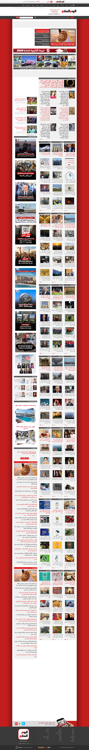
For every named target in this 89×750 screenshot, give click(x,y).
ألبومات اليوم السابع (32, 401)
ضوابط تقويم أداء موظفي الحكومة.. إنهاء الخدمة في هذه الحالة (58, 154)
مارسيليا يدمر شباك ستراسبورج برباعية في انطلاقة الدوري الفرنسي (57, 310)
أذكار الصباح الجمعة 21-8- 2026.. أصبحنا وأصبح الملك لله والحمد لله (70, 636)
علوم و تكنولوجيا (47, 499)
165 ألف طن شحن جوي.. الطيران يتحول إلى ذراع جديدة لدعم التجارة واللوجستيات (57, 193)
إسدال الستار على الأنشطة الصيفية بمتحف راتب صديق (45, 394)
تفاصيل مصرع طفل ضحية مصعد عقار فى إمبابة (45, 153)
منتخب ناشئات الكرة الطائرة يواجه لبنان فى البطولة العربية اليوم (69, 350)
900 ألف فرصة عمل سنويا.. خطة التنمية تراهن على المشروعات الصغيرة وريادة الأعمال (57, 207)
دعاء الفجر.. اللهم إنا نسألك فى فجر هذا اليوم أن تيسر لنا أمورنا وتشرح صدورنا (69, 596)
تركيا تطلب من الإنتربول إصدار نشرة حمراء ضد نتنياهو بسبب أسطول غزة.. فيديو (45, 324)
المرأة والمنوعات (72, 499)
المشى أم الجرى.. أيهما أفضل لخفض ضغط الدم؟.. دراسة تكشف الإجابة (45, 493)
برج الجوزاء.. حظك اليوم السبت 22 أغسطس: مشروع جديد (57, 511)
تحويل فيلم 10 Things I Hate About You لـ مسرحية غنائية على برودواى (70, 479)
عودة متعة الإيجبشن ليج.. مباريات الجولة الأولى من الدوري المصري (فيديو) (46, 336)
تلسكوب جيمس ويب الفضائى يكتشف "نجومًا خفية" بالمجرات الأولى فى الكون (44, 551)
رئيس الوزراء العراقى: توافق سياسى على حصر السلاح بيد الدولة (70, 408)
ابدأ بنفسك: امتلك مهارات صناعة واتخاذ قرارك (29, 382)
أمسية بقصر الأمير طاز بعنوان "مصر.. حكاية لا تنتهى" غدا (46, 369)
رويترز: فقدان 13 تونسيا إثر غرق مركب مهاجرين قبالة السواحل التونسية (70, 369)
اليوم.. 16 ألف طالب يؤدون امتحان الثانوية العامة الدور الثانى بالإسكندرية (58, 239)
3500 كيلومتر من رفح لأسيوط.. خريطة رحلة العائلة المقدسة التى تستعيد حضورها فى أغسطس (70, 253)
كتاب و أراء (34, 376)
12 (36, 54)
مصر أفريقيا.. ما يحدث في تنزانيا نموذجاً (18, 381)
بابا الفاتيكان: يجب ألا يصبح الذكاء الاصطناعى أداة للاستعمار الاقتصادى (58, 408)
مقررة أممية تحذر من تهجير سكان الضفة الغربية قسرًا (70, 394)
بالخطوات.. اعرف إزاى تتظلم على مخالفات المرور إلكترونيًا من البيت (45, 167)
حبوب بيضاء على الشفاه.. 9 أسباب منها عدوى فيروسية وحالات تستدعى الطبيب (45, 467)
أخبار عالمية (60, 356)
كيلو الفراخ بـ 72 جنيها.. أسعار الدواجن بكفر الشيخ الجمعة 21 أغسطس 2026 (58, 583)
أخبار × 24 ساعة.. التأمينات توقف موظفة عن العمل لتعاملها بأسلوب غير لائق (70, 181)
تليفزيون (61, 427)
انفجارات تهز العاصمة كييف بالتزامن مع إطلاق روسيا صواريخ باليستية (58, 381)
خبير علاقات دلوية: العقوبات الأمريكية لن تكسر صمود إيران (57, 493)
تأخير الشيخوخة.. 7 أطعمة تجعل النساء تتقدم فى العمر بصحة (45, 440)
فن (74, 427)
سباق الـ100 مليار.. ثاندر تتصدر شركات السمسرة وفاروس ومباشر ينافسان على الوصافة (45, 265)
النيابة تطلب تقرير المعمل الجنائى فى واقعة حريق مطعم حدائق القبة (45, 181)
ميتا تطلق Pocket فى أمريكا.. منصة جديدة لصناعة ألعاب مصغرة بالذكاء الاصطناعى (45, 524)
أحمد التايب (19, 378)
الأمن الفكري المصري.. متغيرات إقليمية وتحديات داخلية (29, 388)
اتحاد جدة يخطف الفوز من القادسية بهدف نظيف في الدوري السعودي (58, 350)
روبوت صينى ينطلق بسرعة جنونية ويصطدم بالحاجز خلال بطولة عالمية (44, 511)
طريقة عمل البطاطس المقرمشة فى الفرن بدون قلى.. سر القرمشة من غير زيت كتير (70, 564)
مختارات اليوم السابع (32, 136)
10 (40, 54)
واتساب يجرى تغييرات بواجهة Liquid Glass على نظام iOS (45, 564)
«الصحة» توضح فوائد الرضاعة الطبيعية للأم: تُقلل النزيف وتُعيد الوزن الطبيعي (70, 278)
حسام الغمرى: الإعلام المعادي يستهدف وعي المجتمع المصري (57, 479)
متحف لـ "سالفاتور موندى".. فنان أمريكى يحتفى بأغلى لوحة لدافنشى (44, 381)
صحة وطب (48, 427)
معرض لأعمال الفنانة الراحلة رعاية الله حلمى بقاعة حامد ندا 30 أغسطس (44, 421)
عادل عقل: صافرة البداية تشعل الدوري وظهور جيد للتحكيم (45, 297)
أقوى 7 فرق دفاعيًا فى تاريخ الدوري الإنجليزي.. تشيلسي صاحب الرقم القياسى (58, 336)
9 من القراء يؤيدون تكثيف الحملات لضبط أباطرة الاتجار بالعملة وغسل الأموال (70, 167)
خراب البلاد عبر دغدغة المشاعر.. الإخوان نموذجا (18, 395)
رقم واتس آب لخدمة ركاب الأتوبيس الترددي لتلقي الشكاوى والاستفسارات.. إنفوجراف (70, 239)
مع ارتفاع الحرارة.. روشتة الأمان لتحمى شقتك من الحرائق (45, 207)
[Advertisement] (44, 709)
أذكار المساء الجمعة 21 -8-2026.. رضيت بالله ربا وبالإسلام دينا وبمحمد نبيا (69, 622)
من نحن (27, 743)
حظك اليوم (61, 499)
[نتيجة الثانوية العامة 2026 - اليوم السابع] (44, 51)
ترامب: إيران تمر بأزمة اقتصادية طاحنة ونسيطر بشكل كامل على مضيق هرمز (70, 154)
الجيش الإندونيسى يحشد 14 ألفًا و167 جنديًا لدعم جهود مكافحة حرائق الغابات (57, 421)
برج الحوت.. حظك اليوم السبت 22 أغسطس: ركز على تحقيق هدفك (57, 551)
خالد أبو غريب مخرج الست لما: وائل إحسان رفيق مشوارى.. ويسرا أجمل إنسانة (70, 440)
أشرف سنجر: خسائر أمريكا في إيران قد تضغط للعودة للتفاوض (57, 467)
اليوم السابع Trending (32, 462)
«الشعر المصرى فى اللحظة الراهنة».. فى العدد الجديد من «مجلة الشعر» (45, 408)
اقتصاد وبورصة (47, 213)
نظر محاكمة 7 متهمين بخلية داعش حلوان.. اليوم (45, 193)
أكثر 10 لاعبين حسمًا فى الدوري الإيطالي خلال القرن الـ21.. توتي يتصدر (57, 324)
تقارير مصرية (72, 213)
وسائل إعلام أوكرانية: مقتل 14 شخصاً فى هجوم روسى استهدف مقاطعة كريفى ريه (70, 207)
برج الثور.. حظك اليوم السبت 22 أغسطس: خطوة (58, 524)
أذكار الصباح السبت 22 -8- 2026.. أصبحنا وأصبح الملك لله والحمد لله (70, 583)
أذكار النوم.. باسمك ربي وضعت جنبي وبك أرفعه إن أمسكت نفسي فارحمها (70, 609)
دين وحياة (73, 570)
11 (38, 54)
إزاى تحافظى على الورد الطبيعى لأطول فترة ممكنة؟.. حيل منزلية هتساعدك (70, 524)
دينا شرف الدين (30, 392)
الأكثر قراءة (34, 568)
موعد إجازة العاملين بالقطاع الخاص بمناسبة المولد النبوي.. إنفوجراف (56, 17)
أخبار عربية (73, 356)
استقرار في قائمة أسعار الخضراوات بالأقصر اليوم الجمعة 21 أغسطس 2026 (58, 636)
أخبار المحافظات (60, 213)
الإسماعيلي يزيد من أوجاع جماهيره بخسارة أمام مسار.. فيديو (44, 350)
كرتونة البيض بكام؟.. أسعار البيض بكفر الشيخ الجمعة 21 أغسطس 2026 (58, 596)
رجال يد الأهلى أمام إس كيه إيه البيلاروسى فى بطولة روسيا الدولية (69, 336)
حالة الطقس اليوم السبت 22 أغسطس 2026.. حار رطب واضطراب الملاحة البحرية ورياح (69, 226)
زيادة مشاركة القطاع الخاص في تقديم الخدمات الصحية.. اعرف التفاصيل (58, 167)
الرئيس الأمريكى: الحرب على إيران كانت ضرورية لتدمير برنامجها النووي (58, 369)
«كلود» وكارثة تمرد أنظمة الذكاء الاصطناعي (29, 394)
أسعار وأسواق (60, 570)
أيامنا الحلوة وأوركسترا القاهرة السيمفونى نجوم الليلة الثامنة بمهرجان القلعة (69, 453)
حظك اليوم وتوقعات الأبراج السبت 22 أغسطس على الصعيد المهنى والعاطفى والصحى (70, 551)
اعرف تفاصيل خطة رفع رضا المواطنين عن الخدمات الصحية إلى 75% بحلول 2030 (57, 181)
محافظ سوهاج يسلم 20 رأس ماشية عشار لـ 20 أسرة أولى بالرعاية (44, 609)
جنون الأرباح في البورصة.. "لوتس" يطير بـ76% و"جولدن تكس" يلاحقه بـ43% (45, 239)
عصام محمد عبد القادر (30, 379)
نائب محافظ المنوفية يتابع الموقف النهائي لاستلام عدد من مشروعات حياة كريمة (44, 622)
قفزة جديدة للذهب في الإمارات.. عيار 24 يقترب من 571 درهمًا (45, 252)
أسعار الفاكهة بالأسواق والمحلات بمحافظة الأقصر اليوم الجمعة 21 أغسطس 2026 (58, 623)
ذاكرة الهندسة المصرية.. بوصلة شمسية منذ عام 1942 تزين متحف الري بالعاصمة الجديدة (69, 265)
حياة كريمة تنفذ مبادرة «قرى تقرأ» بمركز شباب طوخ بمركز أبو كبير (45, 596)
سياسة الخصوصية (22, 743)
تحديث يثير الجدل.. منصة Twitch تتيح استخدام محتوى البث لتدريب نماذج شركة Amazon (45, 538)
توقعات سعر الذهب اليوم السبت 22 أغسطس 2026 (45, 225)
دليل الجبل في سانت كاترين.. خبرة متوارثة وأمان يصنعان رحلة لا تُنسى (57, 226)
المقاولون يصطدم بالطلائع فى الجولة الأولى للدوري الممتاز (70, 297)
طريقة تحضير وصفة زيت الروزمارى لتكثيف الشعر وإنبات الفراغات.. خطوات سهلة (70, 538)
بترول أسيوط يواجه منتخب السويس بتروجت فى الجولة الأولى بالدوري (70, 324)
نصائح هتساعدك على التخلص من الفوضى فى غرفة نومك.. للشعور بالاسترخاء (69, 511)
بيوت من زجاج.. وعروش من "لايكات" (18, 387)
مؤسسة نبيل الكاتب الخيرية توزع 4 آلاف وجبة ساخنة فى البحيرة (45, 636)
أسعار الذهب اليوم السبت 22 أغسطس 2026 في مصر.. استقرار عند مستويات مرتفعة (44, 279)
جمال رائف (31, 385)
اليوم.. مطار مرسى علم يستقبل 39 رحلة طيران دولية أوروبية (58, 265)
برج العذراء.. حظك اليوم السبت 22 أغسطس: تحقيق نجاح (58, 538)
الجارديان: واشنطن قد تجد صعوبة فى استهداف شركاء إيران (57, 395)
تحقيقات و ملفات (72, 78)
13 (35, 54)
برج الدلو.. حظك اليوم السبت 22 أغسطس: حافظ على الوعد (58, 564)
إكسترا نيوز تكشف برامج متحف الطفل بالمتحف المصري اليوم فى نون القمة (57, 440)
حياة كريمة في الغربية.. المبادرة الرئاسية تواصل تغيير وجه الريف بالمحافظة (45, 583)
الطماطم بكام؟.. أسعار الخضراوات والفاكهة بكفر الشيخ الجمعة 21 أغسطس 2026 (58, 610)
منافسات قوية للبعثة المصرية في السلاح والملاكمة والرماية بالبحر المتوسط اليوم (70, 310)
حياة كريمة (48, 570)
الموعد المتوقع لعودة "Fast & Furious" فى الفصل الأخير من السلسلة (69, 493)
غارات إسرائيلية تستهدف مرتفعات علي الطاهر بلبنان (70, 381)
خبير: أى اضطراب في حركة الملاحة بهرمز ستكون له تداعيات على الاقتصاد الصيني (58, 453)
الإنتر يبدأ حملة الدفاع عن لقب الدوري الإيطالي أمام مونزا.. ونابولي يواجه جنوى (58, 297)
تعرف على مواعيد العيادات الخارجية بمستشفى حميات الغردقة (58, 278)
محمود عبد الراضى (18, 385)
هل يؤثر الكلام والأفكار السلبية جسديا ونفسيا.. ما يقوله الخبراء (44, 479)
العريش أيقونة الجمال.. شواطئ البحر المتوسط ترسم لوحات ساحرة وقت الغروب (58, 253)
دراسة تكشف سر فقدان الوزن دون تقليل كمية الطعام (45, 453)
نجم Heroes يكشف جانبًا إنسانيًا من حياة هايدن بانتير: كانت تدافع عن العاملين (70, 467)
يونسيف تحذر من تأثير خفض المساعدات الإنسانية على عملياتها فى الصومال (69, 421)
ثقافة (49, 356)
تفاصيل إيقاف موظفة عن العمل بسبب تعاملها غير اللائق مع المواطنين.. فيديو (45, 310)
